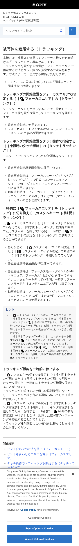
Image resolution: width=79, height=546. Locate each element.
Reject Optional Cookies (39, 528)
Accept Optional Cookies (39, 539)
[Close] (73, 474)
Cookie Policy (28, 509)
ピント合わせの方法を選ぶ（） (39, 449)
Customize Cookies (39, 517)
